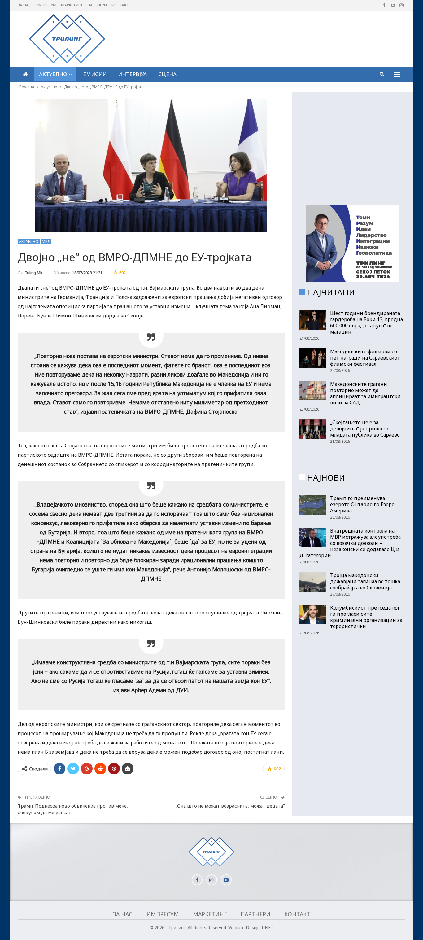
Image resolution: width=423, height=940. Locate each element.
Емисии (95, 74)
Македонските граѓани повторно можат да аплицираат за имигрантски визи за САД (365, 393)
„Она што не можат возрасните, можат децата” (230, 806)
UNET (267, 927)
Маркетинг (72, 5)
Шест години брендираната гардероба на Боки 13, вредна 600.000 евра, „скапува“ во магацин (366, 322)
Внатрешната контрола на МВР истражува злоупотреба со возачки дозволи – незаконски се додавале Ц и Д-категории (350, 543)
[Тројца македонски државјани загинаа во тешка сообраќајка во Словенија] (312, 582)
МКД (46, 241)
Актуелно (53, 74)
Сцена (167, 74)
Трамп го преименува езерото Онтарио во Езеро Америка (362, 504)
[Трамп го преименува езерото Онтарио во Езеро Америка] (312, 505)
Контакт (120, 5)
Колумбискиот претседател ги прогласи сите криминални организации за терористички (366, 617)
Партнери (97, 5)
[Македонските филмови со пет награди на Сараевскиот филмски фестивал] (312, 358)
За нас (24, 5)
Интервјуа (132, 74)
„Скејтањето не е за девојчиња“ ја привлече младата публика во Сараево (365, 428)
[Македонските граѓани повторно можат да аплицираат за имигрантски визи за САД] (312, 391)
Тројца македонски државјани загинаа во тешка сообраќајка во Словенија (365, 581)
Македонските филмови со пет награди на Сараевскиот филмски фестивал (365, 357)
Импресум (46, 5)
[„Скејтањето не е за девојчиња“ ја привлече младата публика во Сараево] (312, 429)
